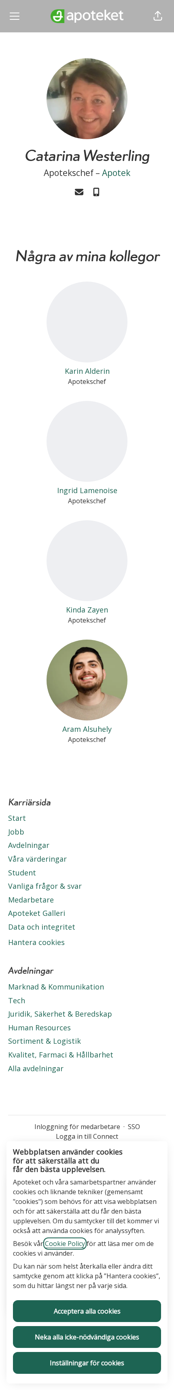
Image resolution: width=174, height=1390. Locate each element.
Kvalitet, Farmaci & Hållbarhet (60, 1054)
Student (22, 872)
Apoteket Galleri (36, 913)
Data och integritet (41, 927)
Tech (16, 1000)
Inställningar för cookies (87, 1362)
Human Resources (39, 1027)
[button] (157, 16)
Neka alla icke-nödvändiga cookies (87, 1337)
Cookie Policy (65, 1243)
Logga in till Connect (87, 1136)
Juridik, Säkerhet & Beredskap (60, 1014)
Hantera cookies (36, 942)
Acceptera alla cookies (87, 1311)
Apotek (116, 172)
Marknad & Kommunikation (56, 987)
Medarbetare (31, 900)
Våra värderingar (37, 859)
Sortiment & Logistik (44, 1041)
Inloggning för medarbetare (77, 1126)
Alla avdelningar (36, 1068)
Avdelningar (28, 845)
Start (17, 818)
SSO (134, 1126)
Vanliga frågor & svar (45, 886)
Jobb (16, 832)
